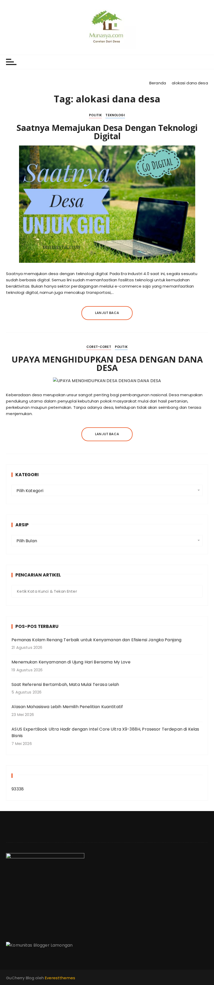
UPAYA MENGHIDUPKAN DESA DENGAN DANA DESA (107, 363)
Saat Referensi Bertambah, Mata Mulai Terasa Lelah (65, 684)
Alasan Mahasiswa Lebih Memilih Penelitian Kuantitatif (67, 707)
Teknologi (115, 115)
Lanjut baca (107, 312)
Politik (95, 115)
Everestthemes (60, 978)
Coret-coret (98, 347)
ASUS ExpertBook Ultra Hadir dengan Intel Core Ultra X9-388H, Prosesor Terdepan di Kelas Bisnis (105, 732)
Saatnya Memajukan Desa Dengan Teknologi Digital (107, 132)
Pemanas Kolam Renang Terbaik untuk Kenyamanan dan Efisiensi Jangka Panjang (96, 640)
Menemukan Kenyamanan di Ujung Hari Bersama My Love (70, 662)
